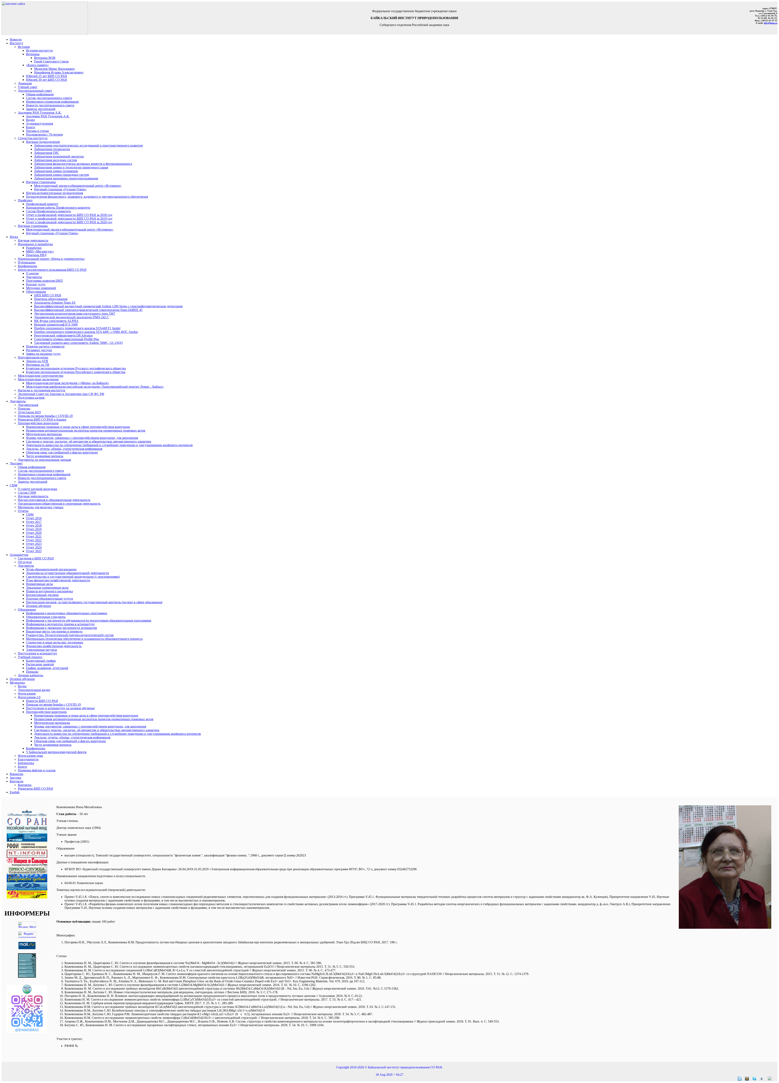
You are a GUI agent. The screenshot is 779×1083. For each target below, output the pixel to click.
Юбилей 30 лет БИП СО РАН (46, 79)
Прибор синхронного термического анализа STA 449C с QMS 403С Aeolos (86, 332)
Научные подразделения (43, 142)
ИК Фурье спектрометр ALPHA (56, 321)
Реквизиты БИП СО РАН (35, 788)
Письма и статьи (37, 131)
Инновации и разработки (35, 244)
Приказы (24, 408)
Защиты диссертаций (40, 109)
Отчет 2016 (34, 518)
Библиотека (26, 763)
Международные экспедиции (38, 379)
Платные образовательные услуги (49, 598)
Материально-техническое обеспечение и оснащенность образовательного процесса (84, 638)
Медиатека (17, 682)
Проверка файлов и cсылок (37, 770)
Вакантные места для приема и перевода (54, 631)
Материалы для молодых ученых (40, 507)
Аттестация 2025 (29, 412)
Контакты (16, 781)
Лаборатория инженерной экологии (59, 156)
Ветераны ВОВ (44, 57)
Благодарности (28, 759)
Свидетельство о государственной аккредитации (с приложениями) (73, 576)
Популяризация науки (33, 357)
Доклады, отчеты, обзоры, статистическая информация (64, 448)
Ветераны (33, 54)
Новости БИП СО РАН (42, 701)
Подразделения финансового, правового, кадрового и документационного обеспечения (87, 196)
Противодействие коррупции (38, 423)
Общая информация (40, 94)
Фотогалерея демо (30, 755)
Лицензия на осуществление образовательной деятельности (67, 573)
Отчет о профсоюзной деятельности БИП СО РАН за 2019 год (69, 218)
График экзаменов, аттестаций (47, 668)
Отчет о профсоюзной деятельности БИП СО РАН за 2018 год (69, 215)
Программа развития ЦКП (44, 280)
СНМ (13, 485)
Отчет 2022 (34, 540)
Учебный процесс (30, 657)
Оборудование (36, 291)
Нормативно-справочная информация (52, 101)
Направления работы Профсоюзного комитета (58, 207)
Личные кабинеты (30, 675)
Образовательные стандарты (46, 617)
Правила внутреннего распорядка (49, 591)
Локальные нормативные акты (47, 587)
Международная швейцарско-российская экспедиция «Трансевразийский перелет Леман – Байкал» (95, 386)
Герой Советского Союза (51, 61)
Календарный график (41, 660)
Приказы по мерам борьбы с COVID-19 (45, 416)
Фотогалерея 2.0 (29, 697)
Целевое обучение (38, 606)
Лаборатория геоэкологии (52, 149)
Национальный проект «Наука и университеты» (51, 258)
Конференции (27, 266)
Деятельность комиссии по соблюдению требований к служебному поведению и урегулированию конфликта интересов (109, 445)
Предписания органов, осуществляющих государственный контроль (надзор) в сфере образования (94, 602)
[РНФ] (27, 832)
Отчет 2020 (34, 532)
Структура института (32, 138)
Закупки (15, 777)
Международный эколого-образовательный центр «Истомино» (78, 185)
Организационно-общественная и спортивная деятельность (59, 503)
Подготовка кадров (31, 397)
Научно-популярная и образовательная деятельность (54, 500)
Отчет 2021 (34, 536)
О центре (32, 273)
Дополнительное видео (34, 690)
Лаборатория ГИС (46, 152)
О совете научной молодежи (37, 489)
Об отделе (25, 562)
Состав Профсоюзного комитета (48, 211)
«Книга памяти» (37, 65)
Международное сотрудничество (40, 375)
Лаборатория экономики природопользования (66, 178)
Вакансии (16, 774)
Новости (16, 39)
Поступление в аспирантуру (37, 653)
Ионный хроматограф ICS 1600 (56, 324)
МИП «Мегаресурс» (40, 251)
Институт (16, 43)
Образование (27, 609)
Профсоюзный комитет (42, 204)
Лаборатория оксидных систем (55, 160)
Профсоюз (25, 200)
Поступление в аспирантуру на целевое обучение (60, 708)
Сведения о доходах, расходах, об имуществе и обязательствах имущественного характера (88, 441)
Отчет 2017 (34, 522)
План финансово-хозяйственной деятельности (58, 580)
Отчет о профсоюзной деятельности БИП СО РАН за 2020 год (69, 222)
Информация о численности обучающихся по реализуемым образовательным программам (88, 620)
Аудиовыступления (39, 123)
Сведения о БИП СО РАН (36, 558)
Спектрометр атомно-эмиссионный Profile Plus (66, 339)
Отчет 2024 (34, 547)
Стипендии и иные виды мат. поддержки (54, 642)
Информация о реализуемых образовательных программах (66, 613)
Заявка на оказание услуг (43, 353)
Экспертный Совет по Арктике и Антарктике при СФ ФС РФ (61, 394)
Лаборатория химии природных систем (61, 174)
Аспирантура (19, 554)
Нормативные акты (39, 584)
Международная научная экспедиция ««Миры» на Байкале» (67, 383)
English (14, 792)
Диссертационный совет (35, 90)
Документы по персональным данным (44, 459)
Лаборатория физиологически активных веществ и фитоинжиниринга (83, 163)
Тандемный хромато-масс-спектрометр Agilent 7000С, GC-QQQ (78, 342)
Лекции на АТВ (37, 361)
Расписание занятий (40, 664)
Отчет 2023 (34, 543)
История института (39, 50)
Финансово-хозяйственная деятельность (54, 646)
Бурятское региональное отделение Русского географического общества (76, 368)
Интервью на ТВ (37, 364)
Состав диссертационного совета (49, 98)
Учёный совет (27, 87)
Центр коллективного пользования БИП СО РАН (52, 269)
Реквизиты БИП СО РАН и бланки (42, 419)
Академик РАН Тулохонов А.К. (39, 112)
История (24, 47)
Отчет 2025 (34, 551)
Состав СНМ (27, 492)
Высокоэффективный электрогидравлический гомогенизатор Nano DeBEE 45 (88, 310)
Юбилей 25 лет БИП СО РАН (46, 76)
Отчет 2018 (34, 525)
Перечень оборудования (50, 299)
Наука (14, 237)
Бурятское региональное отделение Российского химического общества (75, 372)
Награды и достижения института (41, 390)
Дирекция (25, 83)
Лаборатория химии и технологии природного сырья (71, 167)
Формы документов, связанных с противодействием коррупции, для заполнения (82, 437)
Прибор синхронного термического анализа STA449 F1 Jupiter (77, 328)
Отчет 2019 (34, 529)
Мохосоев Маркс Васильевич (54, 68)
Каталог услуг (36, 284)
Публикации (27, 262)
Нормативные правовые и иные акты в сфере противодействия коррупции (78, 427)
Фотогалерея (27, 693)
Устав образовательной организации (51, 569)
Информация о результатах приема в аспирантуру (60, 624)
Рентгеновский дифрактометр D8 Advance (63, 335)
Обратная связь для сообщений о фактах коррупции (62, 452)
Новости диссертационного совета (50, 105)
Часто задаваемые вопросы (44, 456)
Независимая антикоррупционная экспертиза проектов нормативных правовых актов (85, 430)
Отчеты (23, 511)
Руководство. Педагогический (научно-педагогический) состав (70, 635)
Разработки (34, 247)
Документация (28, 405)
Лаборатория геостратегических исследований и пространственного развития (88, 145)
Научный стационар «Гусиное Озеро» (60, 189)
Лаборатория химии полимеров (56, 171)
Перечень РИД (36, 255)
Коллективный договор (42, 595)
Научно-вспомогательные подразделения (54, 193)
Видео (30, 120)
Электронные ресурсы (41, 649)
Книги (30, 127)
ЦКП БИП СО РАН (47, 295)
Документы (34, 277)
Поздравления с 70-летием (44, 134)
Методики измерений (41, 288)
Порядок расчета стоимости (45, 346)
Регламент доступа (39, 350)
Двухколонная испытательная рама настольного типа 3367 (74, 313)
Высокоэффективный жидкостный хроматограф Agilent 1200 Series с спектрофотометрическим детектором (108, 306)
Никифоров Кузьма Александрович (58, 72)
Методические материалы (44, 434)
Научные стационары (41, 182)
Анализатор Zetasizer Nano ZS (54, 302)
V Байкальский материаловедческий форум (56, 752)
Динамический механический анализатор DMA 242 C (71, 317)
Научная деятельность (33, 240)
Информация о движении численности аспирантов (61, 628)
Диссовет (16, 463)
